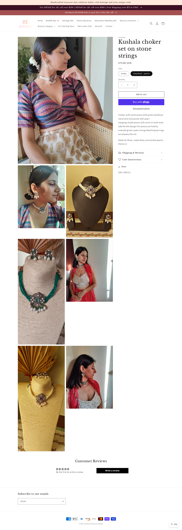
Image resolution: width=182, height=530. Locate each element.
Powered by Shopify (96, 524)
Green (124, 73)
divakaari (87, 524)
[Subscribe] (63, 501)
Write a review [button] (112, 470)
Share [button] (123, 166)
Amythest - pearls (141, 73)
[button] (129, 21)
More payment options (141, 108)
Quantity (121, 79)
